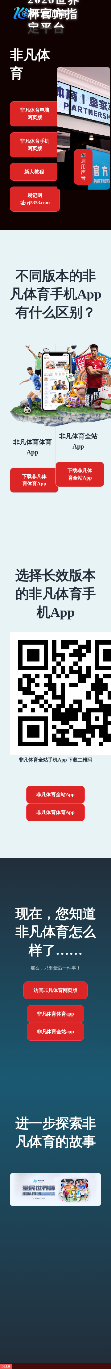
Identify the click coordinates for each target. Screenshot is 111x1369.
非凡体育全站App (55, 794)
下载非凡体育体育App (34, 480)
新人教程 (34, 171)
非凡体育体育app (55, 1013)
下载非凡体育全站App (80, 474)
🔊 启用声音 (83, 167)
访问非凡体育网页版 (55, 990)
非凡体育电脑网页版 (34, 113)
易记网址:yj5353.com (35, 199)
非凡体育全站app (55, 1031)
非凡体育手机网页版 (34, 144)
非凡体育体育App (55, 812)
